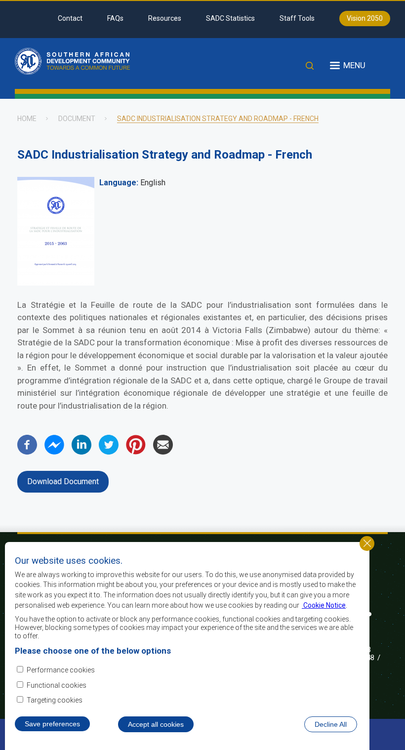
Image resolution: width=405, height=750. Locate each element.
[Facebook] (27, 452)
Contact (70, 18)
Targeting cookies (54, 700)
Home (27, 119)
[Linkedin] (81, 452)
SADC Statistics (230, 18)
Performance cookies (61, 670)
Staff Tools (297, 18)
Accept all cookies (156, 724)
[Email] (163, 452)
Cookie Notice (324, 605)
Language (117, 182)
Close (367, 543)
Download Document (63, 481)
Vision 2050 (365, 18)
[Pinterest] (136, 452)
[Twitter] (109, 452)
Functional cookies (56, 685)
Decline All (331, 724)
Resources (164, 18)
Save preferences (52, 724)
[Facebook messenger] (54, 452)
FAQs (115, 18)
